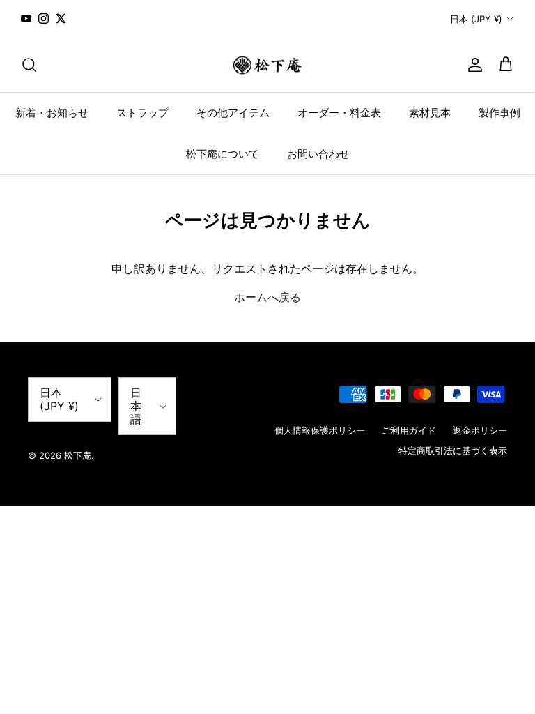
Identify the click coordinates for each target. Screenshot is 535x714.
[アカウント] (472, 64)
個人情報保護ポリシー (319, 430)
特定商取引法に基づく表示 (452, 450)
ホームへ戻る (267, 297)
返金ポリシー (480, 430)
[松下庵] (267, 65)
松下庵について (222, 153)
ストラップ (142, 112)
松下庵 (77, 455)
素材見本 (430, 112)
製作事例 (499, 112)
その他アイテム (233, 112)
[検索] (29, 64)
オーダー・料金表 (339, 112)
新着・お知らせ (51, 112)
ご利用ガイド (409, 430)
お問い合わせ (318, 153)
